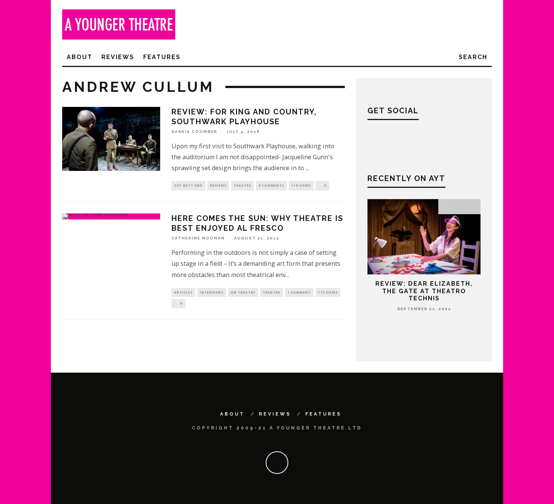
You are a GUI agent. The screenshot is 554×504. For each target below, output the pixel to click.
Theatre (242, 185)
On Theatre (243, 292)
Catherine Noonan (198, 238)
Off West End (188, 185)
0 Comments (271, 185)
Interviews (211, 292)
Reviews (117, 57)
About (79, 57)
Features (162, 57)
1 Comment (299, 292)
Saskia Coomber (194, 131)
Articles (183, 292)
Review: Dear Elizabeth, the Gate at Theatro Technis (424, 290)
